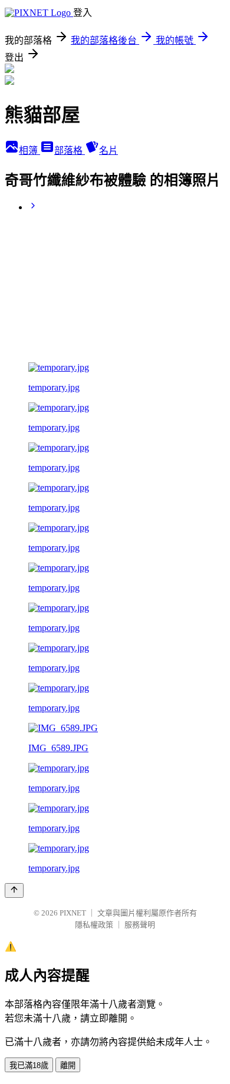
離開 (67, 1065)
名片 (108, 151)
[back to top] (14, 890)
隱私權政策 (94, 924)
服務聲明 (139, 924)
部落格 (69, 151)
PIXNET (73, 912)
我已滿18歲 (28, 1065)
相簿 (29, 151)
